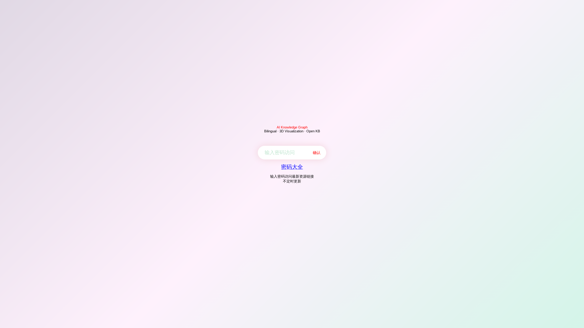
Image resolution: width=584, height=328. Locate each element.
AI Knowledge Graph (292, 127)
